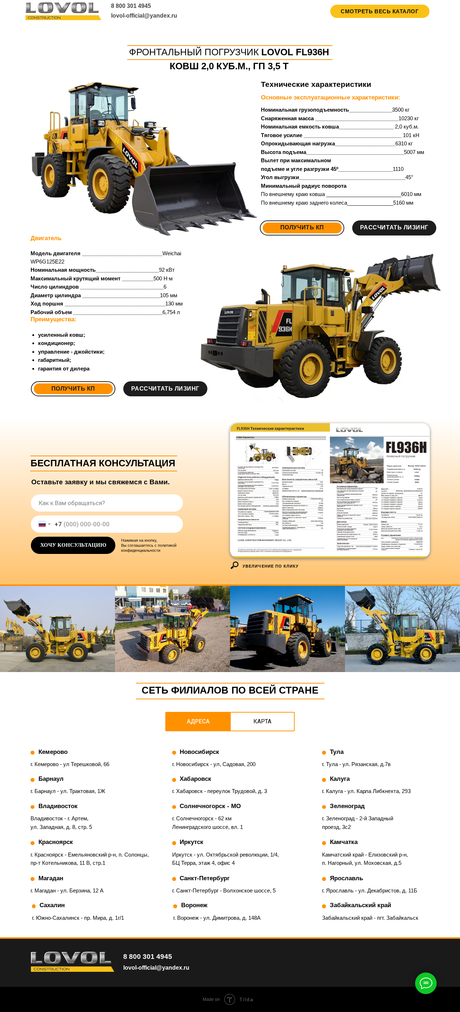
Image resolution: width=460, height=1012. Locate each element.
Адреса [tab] (198, 721)
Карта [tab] (262, 721)
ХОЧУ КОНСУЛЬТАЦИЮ (73, 545)
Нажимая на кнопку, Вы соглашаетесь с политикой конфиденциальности (148, 545)
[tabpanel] (230, 839)
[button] (73, 388)
